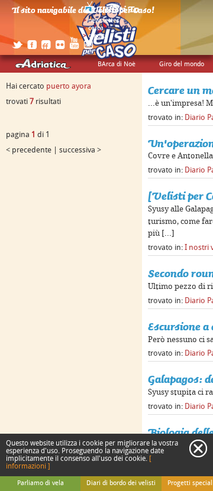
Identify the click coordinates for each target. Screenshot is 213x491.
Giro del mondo (181, 64)
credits (98, 36)
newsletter (103, 20)
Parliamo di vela (40, 483)
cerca (96, 28)
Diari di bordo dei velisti (121, 483)
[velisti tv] (112, 13)
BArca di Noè (116, 64)
